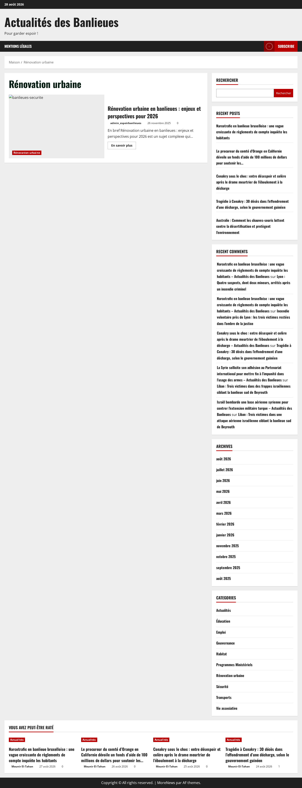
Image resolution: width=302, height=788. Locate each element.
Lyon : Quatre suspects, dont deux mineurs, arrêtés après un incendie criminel (253, 282)
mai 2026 (223, 491)
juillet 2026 (224, 469)
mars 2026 (224, 513)
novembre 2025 (227, 545)
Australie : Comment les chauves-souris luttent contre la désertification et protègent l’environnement (250, 226)
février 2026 (225, 524)
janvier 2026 (225, 534)
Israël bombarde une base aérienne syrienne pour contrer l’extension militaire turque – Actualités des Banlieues (254, 408)
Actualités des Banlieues (61, 21)
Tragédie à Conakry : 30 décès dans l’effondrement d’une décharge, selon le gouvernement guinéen (254, 351)
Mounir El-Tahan (22, 766)
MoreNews (166, 782)
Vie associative (226, 708)
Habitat (221, 653)
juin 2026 (223, 480)
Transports (223, 697)
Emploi (221, 632)
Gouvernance (225, 643)
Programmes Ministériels (234, 664)
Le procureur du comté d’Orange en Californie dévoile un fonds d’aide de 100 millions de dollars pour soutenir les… (251, 157)
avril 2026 (223, 502)
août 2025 (223, 578)
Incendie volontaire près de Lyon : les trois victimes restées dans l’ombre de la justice (253, 317)
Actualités (223, 610)
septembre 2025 (228, 567)
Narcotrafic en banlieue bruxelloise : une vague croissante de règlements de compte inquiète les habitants (251, 131)
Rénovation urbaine (26, 153)
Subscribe (286, 46)
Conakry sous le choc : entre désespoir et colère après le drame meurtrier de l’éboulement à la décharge (251, 182)
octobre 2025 (226, 556)
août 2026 (223, 458)
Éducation (223, 621)
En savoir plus (123, 146)
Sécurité (222, 686)
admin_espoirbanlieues (125, 123)
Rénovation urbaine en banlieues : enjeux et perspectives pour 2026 (56, 126)
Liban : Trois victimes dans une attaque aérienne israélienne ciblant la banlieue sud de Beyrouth (254, 420)
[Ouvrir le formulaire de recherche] (259, 46)
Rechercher (227, 80)
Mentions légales (18, 46)
